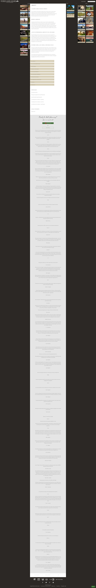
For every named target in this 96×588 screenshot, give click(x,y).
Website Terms (33, 111)
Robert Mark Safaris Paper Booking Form (36, 97)
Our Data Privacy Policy (34, 92)
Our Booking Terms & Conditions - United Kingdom (38, 104)
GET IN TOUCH (48, 127)
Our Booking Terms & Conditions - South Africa (37, 101)
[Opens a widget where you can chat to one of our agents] (93, 587)
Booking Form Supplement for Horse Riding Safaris (38, 94)
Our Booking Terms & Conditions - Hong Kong (37, 99)
